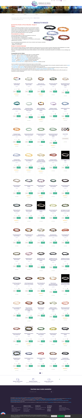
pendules (70, 402)
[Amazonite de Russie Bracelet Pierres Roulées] (17, 107)
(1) (18, 94)
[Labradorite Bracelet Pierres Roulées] (17, 257)
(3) (67, 195)
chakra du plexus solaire (23, 58)
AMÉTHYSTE (15, 9)
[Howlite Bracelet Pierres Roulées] (41, 209)
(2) (30, 170)
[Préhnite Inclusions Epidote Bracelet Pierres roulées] (53, 306)
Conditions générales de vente (16, 409)
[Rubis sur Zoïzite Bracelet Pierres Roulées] (41, 332)
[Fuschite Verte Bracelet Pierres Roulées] (53, 184)
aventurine (16, 66)
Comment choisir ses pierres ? (57, 9)
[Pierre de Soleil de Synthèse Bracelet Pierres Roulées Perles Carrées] (29, 306)
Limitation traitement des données (64, 408)
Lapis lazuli (46, 400)
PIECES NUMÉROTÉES (40, 9)
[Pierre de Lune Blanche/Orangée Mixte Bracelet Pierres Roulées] (53, 282)
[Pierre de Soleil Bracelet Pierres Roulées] (17, 306)
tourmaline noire (39, 68)
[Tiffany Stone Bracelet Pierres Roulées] (53, 357)
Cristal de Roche (61, 400)
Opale (43, 400)
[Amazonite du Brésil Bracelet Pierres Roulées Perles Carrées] (29, 107)
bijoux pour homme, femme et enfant (50, 398)
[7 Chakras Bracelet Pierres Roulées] (17, 82)
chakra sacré (22, 60)
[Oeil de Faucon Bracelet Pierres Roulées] (17, 282)
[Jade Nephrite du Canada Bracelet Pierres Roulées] (65, 209)
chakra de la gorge (24, 59)
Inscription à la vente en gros (16, 410)
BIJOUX (19, 9)
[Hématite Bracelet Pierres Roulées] (29, 209)
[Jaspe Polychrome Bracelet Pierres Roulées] (53, 233)
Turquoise (40, 399)
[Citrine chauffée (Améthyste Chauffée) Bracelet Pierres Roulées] (41, 158)
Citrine (13, 58)
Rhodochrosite (13, 401)
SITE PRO (41, 12)
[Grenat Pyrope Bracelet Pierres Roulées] (65, 184)
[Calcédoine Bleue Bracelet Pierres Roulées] (17, 158)
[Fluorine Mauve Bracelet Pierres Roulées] (41, 184)
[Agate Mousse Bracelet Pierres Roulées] (53, 82)
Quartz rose (14, 56)
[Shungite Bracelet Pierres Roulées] (65, 332)
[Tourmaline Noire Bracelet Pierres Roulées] (65, 357)
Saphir (41, 400)
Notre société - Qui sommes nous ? (16, 407)
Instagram (49, 407)
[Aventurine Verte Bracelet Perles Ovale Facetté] (29, 133)
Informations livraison (15, 411)
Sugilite (65, 400)
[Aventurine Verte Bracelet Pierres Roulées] (41, 133)
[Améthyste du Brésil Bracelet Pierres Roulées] (53, 107)
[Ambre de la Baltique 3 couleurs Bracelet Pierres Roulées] (41, 107)
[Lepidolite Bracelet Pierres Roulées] (29, 257)
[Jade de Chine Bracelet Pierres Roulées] (53, 209)
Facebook (49, 409)
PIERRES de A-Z (47, 9)
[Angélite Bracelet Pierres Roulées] (65, 107)
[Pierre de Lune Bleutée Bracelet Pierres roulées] (65, 282)
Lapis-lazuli (14, 59)
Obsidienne (14, 61)
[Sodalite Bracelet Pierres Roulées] (29, 357)
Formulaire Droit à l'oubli (62, 407)
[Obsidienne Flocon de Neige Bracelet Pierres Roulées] (41, 257)
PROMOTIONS (67, 9)
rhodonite (22, 66)
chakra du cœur (24, 56)
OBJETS (34, 9)
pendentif (32, 397)
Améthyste (14, 55)
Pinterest (49, 410)
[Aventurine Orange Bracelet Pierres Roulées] (17, 133)
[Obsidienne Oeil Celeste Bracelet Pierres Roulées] (65, 257)
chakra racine (35, 61)
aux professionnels (28, 398)
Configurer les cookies (62, 410)
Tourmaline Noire (20, 61)
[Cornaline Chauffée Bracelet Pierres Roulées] (53, 158)
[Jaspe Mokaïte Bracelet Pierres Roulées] (29, 233)
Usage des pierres (14, 408)
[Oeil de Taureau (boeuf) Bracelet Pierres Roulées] (29, 282)
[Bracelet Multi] (65, 133)
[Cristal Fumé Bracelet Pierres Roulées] (17, 184)
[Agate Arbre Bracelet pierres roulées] (29, 82)
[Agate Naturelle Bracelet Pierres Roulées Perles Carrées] (65, 82)
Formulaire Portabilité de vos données (64, 409)
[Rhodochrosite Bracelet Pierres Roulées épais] (65, 306)
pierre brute (14, 399)
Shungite (67, 400)
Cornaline (14, 60)
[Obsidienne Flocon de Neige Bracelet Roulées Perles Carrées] (53, 257)
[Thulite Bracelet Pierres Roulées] (41, 357)
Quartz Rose (16, 401)
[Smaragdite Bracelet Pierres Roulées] (17, 357)
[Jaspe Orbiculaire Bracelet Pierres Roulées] (41, 233)
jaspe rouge (52, 68)
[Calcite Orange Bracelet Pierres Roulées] (29, 158)
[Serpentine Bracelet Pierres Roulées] (53, 332)
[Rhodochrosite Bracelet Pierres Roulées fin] (17, 332)
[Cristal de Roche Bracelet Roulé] (65, 158)
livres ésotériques (50, 402)
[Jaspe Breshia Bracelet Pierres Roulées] (17, 233)
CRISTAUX (24, 9)
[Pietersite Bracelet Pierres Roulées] (41, 306)
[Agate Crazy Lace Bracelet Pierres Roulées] (41, 82)
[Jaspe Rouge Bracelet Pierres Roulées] (65, 233)
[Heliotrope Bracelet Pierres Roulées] (17, 209)
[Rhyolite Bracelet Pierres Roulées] (29, 332)
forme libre (17, 399)
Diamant (57, 400)
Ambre (34, 399)
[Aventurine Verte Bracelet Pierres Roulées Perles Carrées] (53, 133)
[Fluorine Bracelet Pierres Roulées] (29, 184)
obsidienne (45, 68)
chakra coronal (23, 55)
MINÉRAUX (29, 9)
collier (17, 397)
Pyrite (19, 401)
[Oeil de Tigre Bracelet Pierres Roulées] (41, 282)
